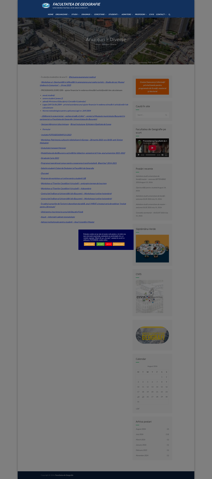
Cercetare (99, 14)
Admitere (126, 14)
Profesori (140, 14)
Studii (74, 14)
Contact (160, 14)
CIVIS (151, 14)
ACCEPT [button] (100, 244)
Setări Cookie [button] (89, 244)
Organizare (61, 14)
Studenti (113, 14)
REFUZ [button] (108, 244)
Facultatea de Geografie (76, 4)
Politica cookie (118, 244)
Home (50, 14)
